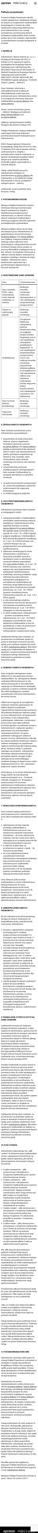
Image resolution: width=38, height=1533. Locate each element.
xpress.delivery (7, 103)
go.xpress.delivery (21, 101)
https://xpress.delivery (10, 114)
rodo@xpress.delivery (18, 647)
